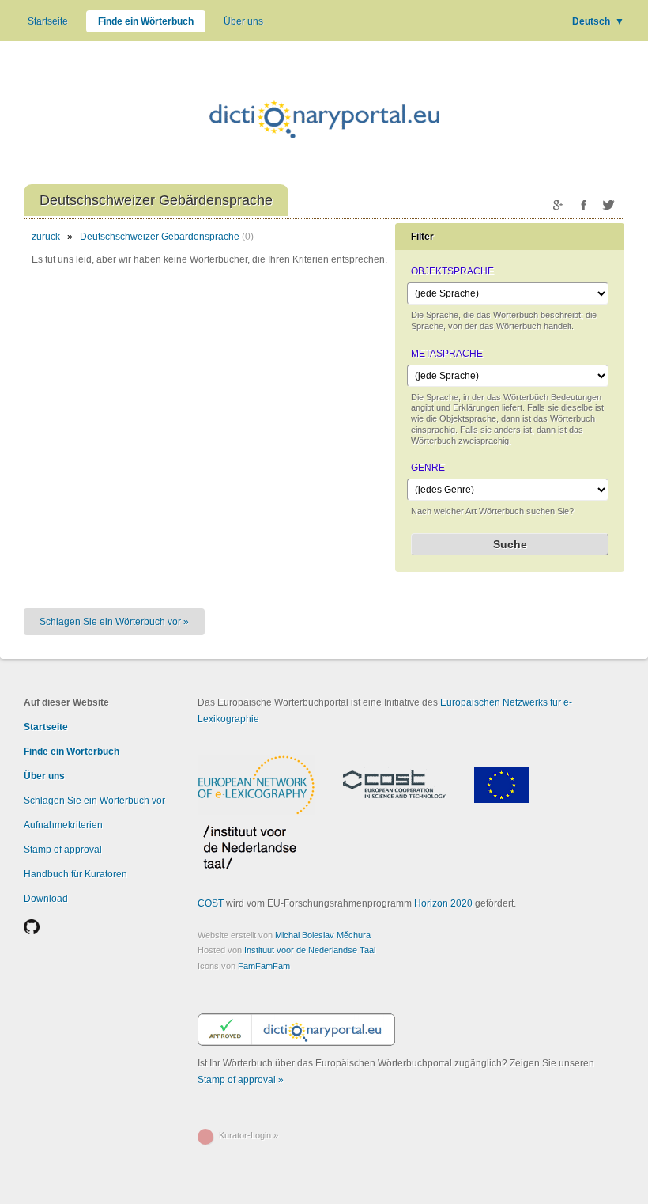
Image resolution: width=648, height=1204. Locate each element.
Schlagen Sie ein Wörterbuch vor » (114, 621)
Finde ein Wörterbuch (146, 21)
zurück (46, 236)
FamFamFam (264, 966)
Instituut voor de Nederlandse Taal (309, 950)
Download (46, 898)
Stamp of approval (63, 849)
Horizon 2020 (443, 903)
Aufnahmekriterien (63, 825)
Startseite (48, 21)
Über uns (243, 21)
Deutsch (598, 21)
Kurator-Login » (248, 1135)
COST (211, 903)
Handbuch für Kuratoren (75, 874)
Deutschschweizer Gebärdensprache (159, 236)
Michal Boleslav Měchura (323, 935)
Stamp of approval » (241, 1079)
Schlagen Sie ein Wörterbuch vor (94, 800)
